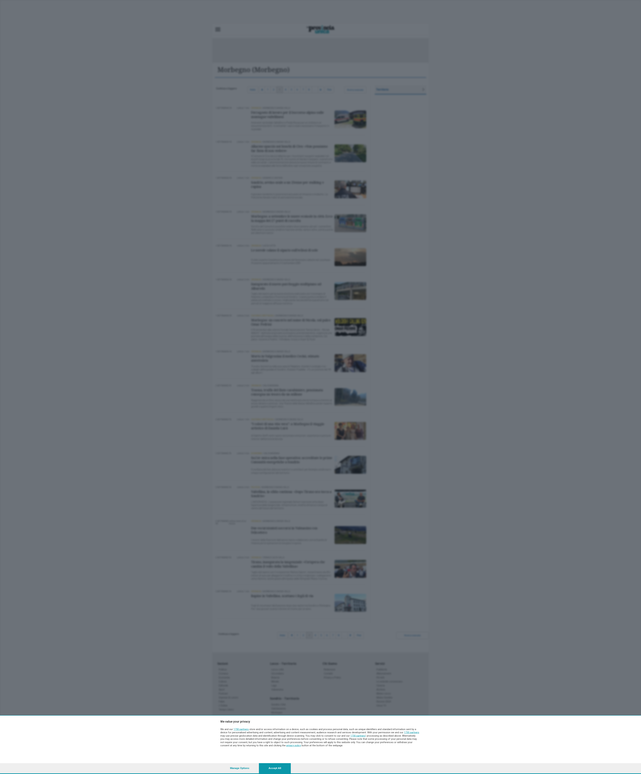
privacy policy (293, 745)
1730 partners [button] (241, 729)
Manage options (239, 768)
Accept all (275, 768)
